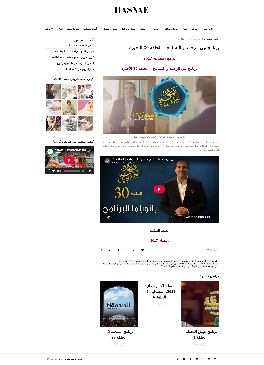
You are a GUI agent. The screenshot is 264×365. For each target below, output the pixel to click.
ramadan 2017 (126, 261)
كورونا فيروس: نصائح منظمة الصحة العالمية (73, 57)
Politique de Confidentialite (70, 359)
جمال (184, 28)
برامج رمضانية (192, 264)
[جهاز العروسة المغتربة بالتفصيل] (69, 91)
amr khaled (202, 261)
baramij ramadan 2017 (185, 261)
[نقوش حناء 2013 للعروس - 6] (53, 123)
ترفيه (47, 28)
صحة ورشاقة (171, 28)
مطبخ (143, 28)
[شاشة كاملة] (48, 170)
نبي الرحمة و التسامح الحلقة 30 (176, 266)
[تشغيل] (89, 170)
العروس (208, 28)
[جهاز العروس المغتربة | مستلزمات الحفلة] (53, 107)
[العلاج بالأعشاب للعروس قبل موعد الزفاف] (86, 123)
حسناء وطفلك (111, 28)
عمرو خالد (129, 264)
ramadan (139, 261)
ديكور (155, 28)
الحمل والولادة (129, 28)
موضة (194, 28)
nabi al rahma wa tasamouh (158, 261)
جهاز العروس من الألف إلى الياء (79, 69)
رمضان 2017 (142, 264)
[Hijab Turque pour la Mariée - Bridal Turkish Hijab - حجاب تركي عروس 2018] (53, 91)
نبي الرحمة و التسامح (113, 264)
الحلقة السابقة (159, 230)
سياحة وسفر (73, 28)
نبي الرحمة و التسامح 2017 (205, 266)
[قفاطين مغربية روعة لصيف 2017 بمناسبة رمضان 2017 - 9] (69, 107)
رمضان (152, 264)
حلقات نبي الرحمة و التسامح (170, 264)
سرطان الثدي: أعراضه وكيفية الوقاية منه (74, 51)
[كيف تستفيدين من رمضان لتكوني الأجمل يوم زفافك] (86, 107)
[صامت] (53, 170)
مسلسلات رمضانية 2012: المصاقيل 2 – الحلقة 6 (159, 291)
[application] (69, 160)
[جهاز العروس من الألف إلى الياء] (86, 91)
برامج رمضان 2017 (209, 264)
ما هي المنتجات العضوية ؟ (81, 45)
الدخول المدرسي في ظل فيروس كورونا (75, 63)
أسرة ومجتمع (90, 28)
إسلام (60, 28)
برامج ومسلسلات (211, 39)
